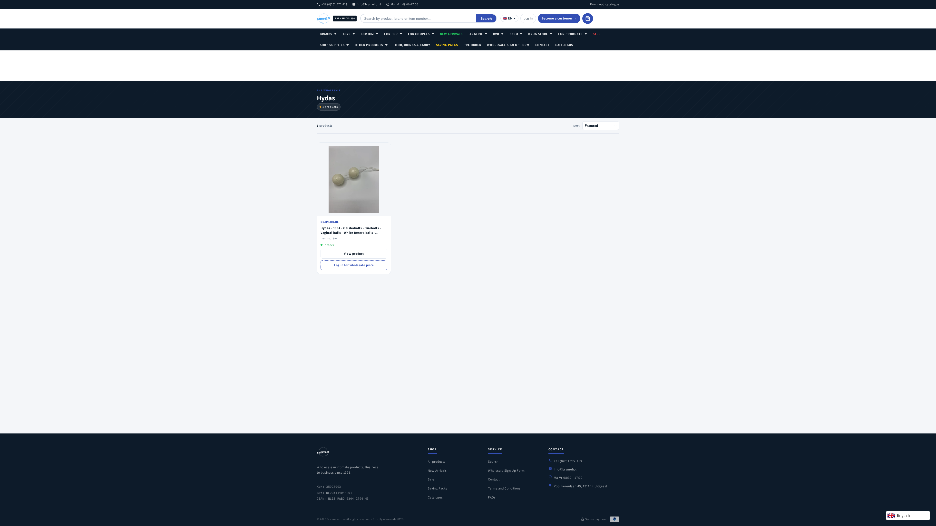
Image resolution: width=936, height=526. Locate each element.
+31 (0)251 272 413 (334, 4)
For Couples (419, 34)
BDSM (513, 34)
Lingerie (475, 34)
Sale (596, 34)
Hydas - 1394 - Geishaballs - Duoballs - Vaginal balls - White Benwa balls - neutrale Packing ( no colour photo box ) (352, 232)
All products (436, 461)
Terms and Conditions (504, 488)
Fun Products (570, 34)
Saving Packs (447, 45)
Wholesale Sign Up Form (508, 45)
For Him (367, 34)
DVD (496, 34)
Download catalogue (604, 4)
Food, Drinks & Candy (411, 45)
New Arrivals (451, 34)
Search (486, 18)
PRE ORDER (472, 45)
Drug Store (538, 34)
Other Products (369, 45)
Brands (326, 34)
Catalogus (564, 45)
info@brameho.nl (369, 4)
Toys (346, 34)
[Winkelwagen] (587, 18)
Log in (528, 18)
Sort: (577, 125)
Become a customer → (559, 18)
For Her (391, 34)
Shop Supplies (332, 45)
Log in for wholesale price (354, 265)
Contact (542, 45)
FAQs (492, 497)
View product (354, 254)
